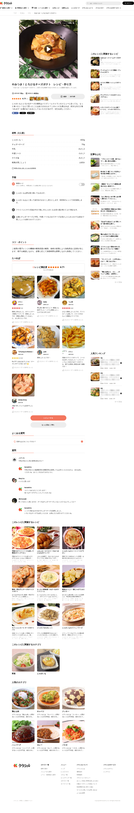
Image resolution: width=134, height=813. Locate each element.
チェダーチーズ (18, 144)
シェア (16, 113)
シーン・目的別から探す (48, 775)
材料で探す (44, 768)
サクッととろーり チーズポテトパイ (23, 629)
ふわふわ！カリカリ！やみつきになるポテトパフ (48, 552)
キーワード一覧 (65, 784)
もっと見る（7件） (48, 425)
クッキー (65, 711)
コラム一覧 (64, 775)
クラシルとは (81, 768)
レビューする (48, 418)
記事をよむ (65, 8)
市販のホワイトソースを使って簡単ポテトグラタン (23, 552)
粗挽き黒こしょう (19, 162)
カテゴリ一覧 (65, 781)
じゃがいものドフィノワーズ (72, 628)
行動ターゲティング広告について (87, 784)
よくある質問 (81, 793)
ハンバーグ (16, 745)
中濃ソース (16, 153)
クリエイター (100, 8)
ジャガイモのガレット (45, 628)
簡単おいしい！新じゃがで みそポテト (73, 590)
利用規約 (79, 775)
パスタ (65, 745)
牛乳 (13, 149)
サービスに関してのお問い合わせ (87, 790)
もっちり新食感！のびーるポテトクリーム (48, 590)
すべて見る (118, 282)
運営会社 (79, 771)
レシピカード (75, 8)
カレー (39, 745)
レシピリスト (65, 771)
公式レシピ (56, 8)
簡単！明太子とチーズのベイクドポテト (23, 590)
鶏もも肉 (15, 711)
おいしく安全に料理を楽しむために (88, 781)
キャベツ (40, 711)
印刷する (31, 113)
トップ (63, 768)
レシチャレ (107, 771)
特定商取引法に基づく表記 (85, 787)
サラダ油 (15, 158)
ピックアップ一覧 (66, 778)
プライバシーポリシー (83, 778)
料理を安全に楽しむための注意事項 (25, 168)
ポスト (23, 113)
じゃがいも (16, 140)
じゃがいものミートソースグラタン (73, 552)
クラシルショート (87, 8)
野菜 (13, 673)
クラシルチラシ (108, 768)
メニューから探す (46, 771)
